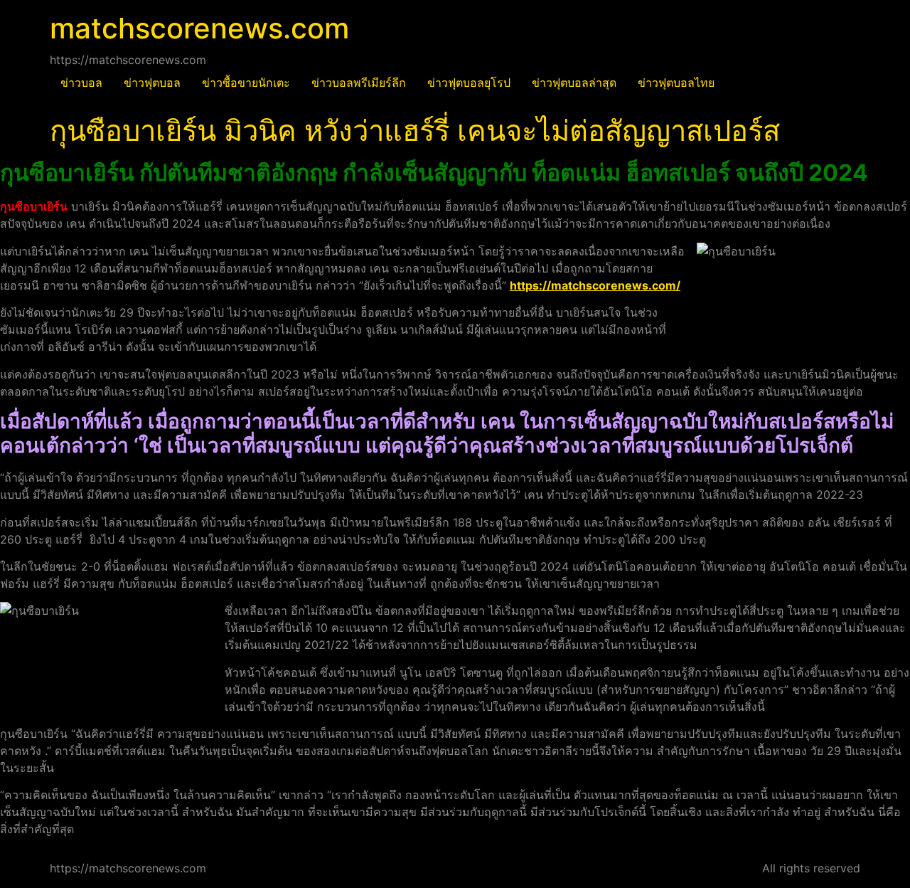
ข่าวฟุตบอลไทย (676, 82)
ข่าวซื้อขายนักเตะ (246, 82)
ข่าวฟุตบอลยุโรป (468, 82)
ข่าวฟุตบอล (152, 82)
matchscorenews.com (199, 28)
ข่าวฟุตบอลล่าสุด (574, 82)
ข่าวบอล (81, 82)
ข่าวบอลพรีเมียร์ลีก (358, 82)
